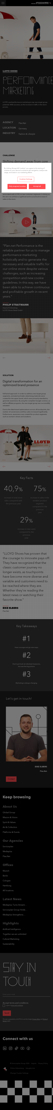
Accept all (37, 186)
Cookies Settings (25, 179)
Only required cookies (17, 186)
